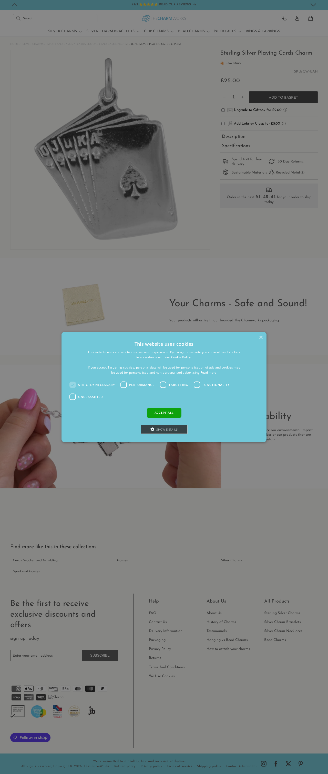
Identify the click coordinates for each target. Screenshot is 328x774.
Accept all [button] (164, 413)
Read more (208, 372)
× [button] (261, 338)
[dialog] (163, 387)
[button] (164, 429)
